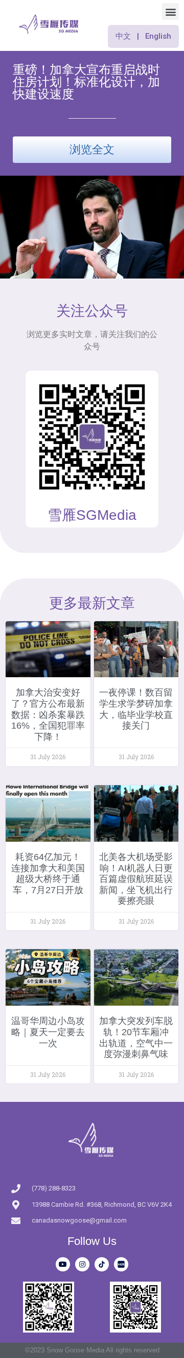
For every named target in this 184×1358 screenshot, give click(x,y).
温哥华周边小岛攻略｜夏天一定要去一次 (48, 1032)
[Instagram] (82, 1264)
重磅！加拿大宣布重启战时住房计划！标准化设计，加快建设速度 (86, 82)
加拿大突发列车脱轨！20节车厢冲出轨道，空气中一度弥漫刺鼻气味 (136, 1037)
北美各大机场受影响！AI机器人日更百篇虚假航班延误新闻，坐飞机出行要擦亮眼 (136, 879)
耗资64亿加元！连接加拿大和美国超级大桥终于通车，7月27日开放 (48, 873)
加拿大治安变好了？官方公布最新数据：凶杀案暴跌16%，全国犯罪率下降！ (48, 714)
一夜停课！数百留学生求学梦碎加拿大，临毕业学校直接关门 (136, 709)
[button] (170, 11)
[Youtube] (63, 1264)
